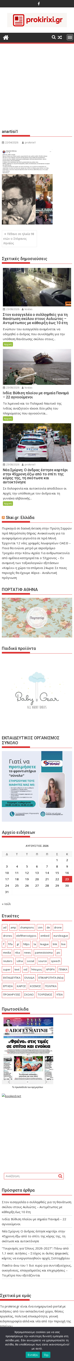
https (26, 944)
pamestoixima (44, 952)
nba (17, 952)
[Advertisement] (37, 88)
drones (7, 936)
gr (18, 944)
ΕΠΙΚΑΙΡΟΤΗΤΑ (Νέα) (50, 977)
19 (27, 879)
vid (25, 969)
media (7, 952)
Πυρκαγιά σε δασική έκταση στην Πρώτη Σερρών (37, 528)
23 (67, 879)
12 (27, 873)
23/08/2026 (12, 309)
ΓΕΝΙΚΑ (63, 969)
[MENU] (70, 37)
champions (27, 927)
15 (57, 873)
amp (13, 927)
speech (55, 961)
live (63, 944)
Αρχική (8, 344)
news (27, 952)
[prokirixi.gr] (5, 37)
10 (7, 873)
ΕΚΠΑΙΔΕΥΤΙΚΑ (11, 977)
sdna (19, 961)
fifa (10, 944)
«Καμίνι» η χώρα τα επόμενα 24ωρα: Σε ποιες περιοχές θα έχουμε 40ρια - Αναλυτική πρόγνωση (34, 573)
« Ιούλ (6, 904)
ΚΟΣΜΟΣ (35, 986)
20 (37, 879)
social (30, 961)
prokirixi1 (30, 142)
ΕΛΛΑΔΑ (29, 977)
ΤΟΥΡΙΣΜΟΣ (45, 994)
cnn (40, 927)
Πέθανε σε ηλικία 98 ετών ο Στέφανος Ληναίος (18, 238)
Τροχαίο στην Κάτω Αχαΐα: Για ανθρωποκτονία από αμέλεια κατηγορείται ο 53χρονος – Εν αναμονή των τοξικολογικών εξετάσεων (35, 558)
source (42, 961)
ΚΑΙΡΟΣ (21, 986)
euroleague (60, 936)
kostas (28, 309)
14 (47, 873)
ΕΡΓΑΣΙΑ (8, 986)
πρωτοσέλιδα (21, 1087)
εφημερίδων (37, 1087)
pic (58, 952)
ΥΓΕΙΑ (59, 994)
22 (57, 879)
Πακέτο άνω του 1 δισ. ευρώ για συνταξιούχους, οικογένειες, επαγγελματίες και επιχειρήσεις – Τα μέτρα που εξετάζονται (37, 1270)
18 (17, 879)
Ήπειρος (36, 969)
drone (58, 927)
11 (17, 873)
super (6, 969)
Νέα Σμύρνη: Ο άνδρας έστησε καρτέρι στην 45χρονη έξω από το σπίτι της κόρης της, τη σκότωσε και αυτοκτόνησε (33, 1236)
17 (7, 879)
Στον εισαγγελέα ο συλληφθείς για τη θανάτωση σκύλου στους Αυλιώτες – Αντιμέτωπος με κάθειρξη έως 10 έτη (36, 1207)
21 (47, 879)
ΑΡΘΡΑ (50, 969)
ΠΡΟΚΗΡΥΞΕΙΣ (11, 994)
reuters (7, 961)
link (55, 944)
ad (4, 927)
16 (67, 873)
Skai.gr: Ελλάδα (20, 517)
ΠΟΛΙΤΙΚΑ (51, 986)
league (44, 944)
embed (44, 936)
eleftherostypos (26, 936)
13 (37, 873)
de (48, 927)
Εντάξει (33, 1354)
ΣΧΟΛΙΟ (29, 994)
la (35, 944)
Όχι (46, 1354)
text (17, 969)
